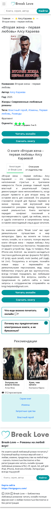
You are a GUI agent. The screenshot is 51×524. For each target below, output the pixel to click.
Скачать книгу (25, 141)
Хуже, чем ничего (34, 383)
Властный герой (17, 110)
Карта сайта (8, 485)
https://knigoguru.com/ (14, 488)
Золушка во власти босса (12, 383)
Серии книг (25, 398)
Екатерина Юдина (36, 388)
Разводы (17, 113)
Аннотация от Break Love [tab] (15, 168)
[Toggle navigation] (4, 4)
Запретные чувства (25, 411)
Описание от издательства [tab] (34, 168)
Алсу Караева (17, 92)
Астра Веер (10, 388)
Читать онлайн (25, 133)
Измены (33, 110)
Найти (43, 11)
